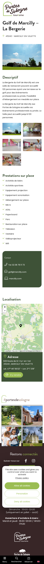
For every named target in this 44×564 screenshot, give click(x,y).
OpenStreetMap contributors (30, 351)
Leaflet (8, 351)
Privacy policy (22, 478)
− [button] (5, 311)
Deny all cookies (22, 501)
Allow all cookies (22, 485)
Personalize (22, 493)
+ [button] (5, 307)
